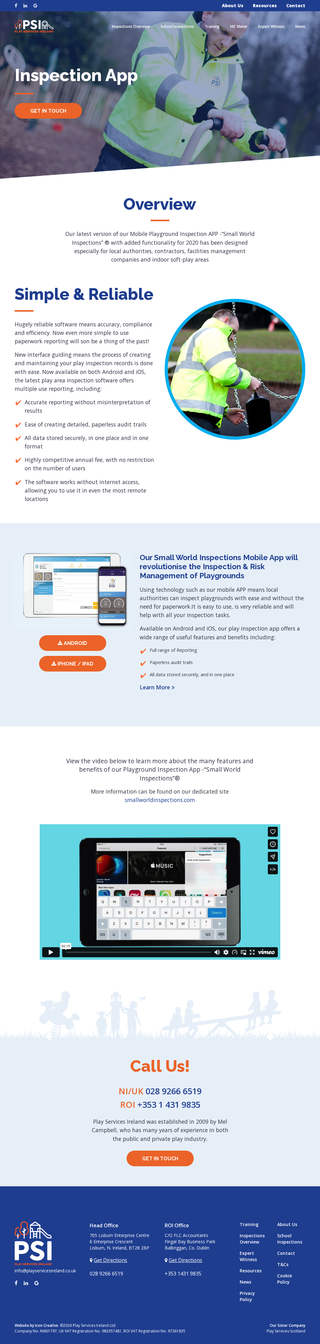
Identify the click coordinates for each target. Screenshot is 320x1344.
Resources (265, 5)
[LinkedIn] (22, 5)
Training (212, 26)
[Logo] (34, 26)
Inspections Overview (131, 26)
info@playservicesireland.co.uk (45, 1271)
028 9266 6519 (160, 1091)
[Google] (32, 5)
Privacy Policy (247, 1296)
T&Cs (282, 1264)
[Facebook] (16, 5)
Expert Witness (271, 26)
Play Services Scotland (286, 1331)
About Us (232, 5)
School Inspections (177, 26)
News (300, 26)
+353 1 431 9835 (160, 1104)
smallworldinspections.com (160, 800)
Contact (295, 5)
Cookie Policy (284, 1279)
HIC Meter (239, 26)
